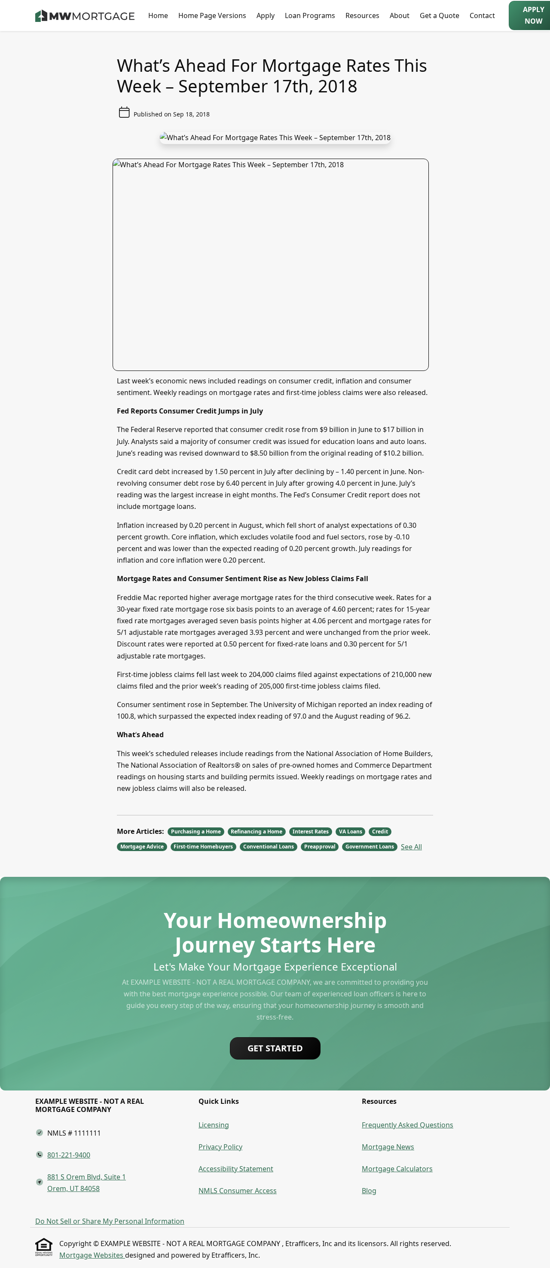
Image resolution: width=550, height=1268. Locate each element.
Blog (369, 1190)
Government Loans (369, 846)
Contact (482, 15)
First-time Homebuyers (203, 846)
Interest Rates (311, 831)
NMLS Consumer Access (238, 1190)
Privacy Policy (220, 1147)
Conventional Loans (268, 846)
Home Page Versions (212, 15)
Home (158, 15)
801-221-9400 (68, 1155)
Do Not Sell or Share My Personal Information (109, 1221)
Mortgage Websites (92, 1255)
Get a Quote (439, 15)
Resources (362, 15)
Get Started (275, 1048)
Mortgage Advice (142, 846)
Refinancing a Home (256, 831)
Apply (266, 15)
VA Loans (350, 831)
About (399, 15)
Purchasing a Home (196, 831)
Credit (380, 831)
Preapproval (320, 846)
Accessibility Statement (236, 1168)
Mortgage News (388, 1147)
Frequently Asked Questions (407, 1125)
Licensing (214, 1125)
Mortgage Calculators (397, 1168)
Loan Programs (310, 15)
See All (411, 846)
